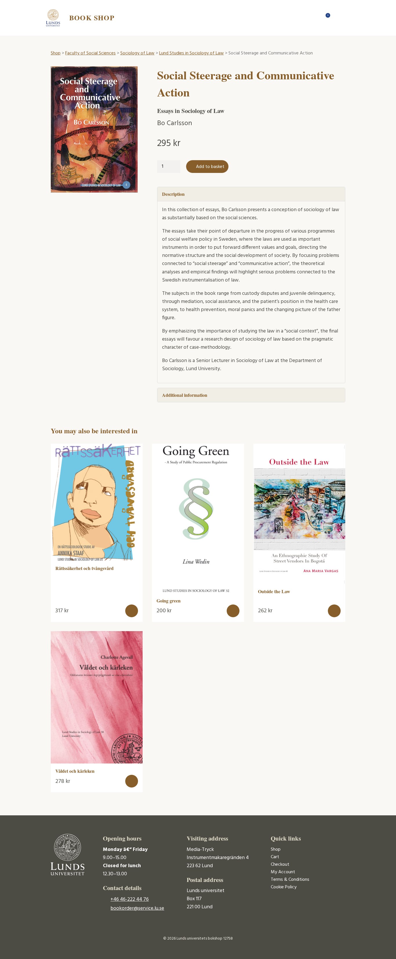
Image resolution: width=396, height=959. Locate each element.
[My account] (337, 17)
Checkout (280, 864)
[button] (131, 610)
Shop (56, 53)
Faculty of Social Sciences (90, 53)
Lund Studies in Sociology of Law (191, 53)
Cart (275, 857)
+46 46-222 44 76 (129, 899)
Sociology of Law (137, 53)
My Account (283, 872)
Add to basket (210, 167)
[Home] (314, 17)
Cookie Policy (284, 887)
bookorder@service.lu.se (137, 908)
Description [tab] (173, 194)
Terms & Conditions (290, 879)
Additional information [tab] (184, 395)
